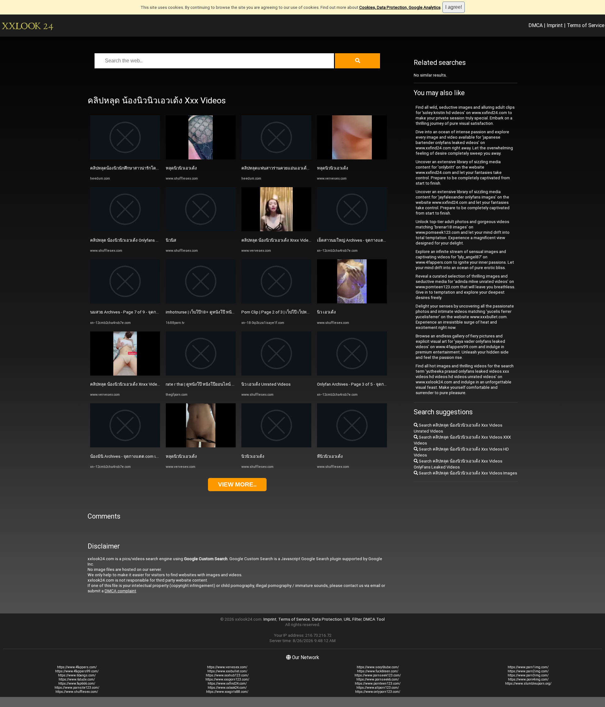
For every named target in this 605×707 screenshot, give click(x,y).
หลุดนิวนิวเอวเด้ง (181, 168)
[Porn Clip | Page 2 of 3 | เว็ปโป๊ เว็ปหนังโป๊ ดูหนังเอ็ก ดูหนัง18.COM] (276, 302)
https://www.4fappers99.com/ (77, 671)
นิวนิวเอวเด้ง (252, 456)
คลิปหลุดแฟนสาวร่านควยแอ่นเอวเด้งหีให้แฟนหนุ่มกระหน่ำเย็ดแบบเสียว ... (308, 168)
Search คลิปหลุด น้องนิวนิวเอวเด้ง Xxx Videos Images (467, 473)
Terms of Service (585, 25)
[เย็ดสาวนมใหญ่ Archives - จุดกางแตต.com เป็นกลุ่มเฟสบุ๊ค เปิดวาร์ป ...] (352, 230)
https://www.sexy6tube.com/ (378, 667)
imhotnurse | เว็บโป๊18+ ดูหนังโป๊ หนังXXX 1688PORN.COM (220, 312)
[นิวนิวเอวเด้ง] (276, 446)
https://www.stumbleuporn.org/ (528, 683)
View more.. (237, 484)
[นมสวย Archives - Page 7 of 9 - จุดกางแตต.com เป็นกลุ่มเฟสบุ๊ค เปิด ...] (125, 302)
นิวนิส (171, 240)
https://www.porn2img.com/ (528, 671)
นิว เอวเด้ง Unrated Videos (266, 384)
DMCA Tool (374, 619)
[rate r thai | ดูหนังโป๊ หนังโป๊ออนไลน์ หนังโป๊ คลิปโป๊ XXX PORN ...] (201, 374)
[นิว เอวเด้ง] (352, 302)
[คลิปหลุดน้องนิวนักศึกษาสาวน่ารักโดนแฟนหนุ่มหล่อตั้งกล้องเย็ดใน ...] (125, 158)
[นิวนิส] (201, 230)
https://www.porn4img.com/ (528, 679)
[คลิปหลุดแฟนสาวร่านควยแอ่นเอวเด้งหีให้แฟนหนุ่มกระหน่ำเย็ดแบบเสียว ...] (276, 158)
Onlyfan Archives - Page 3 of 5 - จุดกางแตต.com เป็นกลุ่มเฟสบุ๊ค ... (377, 384)
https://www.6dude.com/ (77, 679)
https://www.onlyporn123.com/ (377, 692)
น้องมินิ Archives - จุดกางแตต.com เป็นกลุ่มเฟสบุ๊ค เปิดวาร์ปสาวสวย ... (153, 456)
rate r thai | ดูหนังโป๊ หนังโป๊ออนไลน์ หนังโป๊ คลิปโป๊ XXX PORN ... (224, 384)
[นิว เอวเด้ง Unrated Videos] (276, 374)
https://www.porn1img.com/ (528, 667)
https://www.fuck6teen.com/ (377, 671)
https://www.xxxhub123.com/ (227, 675)
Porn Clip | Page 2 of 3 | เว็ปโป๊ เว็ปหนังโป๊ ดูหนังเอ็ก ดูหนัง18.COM (301, 312)
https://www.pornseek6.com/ (377, 679)
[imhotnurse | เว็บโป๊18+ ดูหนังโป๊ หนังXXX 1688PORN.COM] (201, 302)
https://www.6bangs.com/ (77, 675)
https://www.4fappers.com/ (77, 667)
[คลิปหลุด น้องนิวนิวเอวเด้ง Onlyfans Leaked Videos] (125, 230)
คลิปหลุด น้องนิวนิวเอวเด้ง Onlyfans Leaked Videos (137, 240)
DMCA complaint (120, 591)
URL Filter (352, 619)
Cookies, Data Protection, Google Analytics (400, 7)
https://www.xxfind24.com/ (227, 683)
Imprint (555, 25)
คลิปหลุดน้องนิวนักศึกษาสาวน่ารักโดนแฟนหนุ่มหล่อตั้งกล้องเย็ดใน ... (152, 168)
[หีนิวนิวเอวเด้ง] (352, 446)
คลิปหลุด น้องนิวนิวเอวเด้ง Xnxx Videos (126, 384)
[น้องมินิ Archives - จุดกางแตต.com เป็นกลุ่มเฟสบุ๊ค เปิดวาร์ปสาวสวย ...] (125, 446)
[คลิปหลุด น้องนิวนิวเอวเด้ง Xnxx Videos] (125, 374)
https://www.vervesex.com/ (227, 667)
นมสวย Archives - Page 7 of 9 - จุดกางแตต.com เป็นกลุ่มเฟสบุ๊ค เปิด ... (154, 312)
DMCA (535, 25)
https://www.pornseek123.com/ (377, 675)
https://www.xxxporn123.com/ (227, 679)
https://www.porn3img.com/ (528, 675)
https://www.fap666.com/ (76, 683)
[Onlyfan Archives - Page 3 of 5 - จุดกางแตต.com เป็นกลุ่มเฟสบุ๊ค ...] (352, 374)
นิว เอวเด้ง (326, 312)
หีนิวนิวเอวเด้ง (330, 456)
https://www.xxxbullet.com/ (227, 671)
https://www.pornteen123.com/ (377, 683)
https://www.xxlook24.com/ (227, 688)
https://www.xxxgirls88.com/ (227, 692)
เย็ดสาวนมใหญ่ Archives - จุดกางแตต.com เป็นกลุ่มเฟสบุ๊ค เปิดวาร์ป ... (380, 240)
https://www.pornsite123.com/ (77, 688)
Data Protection (327, 619)
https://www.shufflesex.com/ (76, 692)
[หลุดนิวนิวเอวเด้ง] (201, 158)
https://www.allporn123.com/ (377, 688)
